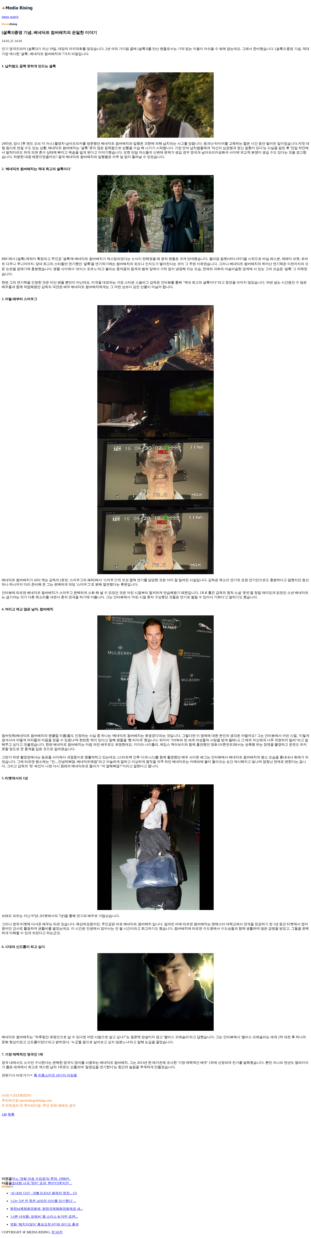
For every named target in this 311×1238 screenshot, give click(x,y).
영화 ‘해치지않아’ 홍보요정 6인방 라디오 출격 (44, 1224)
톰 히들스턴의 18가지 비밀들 (55, 1075)
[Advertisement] (35, 1126)
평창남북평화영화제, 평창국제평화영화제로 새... (46, 1209)
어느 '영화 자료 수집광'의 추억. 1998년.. (41, 1178)
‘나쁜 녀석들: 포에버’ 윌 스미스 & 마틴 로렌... (44, 1216)
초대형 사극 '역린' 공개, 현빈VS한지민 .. (42, 1183)
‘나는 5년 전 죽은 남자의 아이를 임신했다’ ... (43, 1201)
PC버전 (57, 1232)
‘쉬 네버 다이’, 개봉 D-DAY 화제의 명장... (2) (43, 1193)
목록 (11, 1114)
